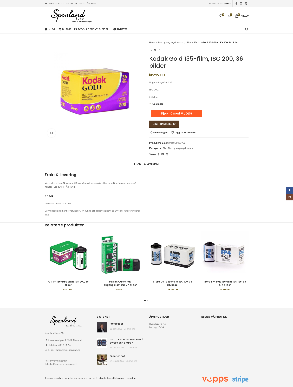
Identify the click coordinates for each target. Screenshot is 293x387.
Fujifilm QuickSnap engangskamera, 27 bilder (120, 283)
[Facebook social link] (236, 3)
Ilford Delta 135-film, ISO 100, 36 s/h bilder (172, 283)
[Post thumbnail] (102, 327)
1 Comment (129, 328)
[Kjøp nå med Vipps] (176, 113)
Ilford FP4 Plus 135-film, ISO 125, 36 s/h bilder (225, 283)
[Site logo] (68, 15)
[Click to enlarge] (51, 133)
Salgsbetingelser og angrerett (61, 364)
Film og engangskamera (170, 42)
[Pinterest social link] (245, 3)
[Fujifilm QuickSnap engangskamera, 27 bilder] (120, 255)
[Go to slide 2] (148, 300)
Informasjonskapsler (98, 378)
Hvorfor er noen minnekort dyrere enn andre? (126, 341)
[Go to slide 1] (145, 300)
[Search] (246, 29)
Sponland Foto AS (62, 378)
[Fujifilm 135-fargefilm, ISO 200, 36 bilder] (68, 255)
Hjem (152, 42)
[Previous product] (151, 50)
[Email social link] (240, 3)
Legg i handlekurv (164, 124)
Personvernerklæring (56, 360)
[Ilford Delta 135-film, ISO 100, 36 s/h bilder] (172, 255)
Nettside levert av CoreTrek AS (122, 378)
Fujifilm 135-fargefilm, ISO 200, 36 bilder (68, 283)
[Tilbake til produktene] (155, 50)
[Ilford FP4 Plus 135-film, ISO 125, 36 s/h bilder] (225, 255)
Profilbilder (116, 323)
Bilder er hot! (118, 356)
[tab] (146, 162)
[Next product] (159, 50)
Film (189, 42)
